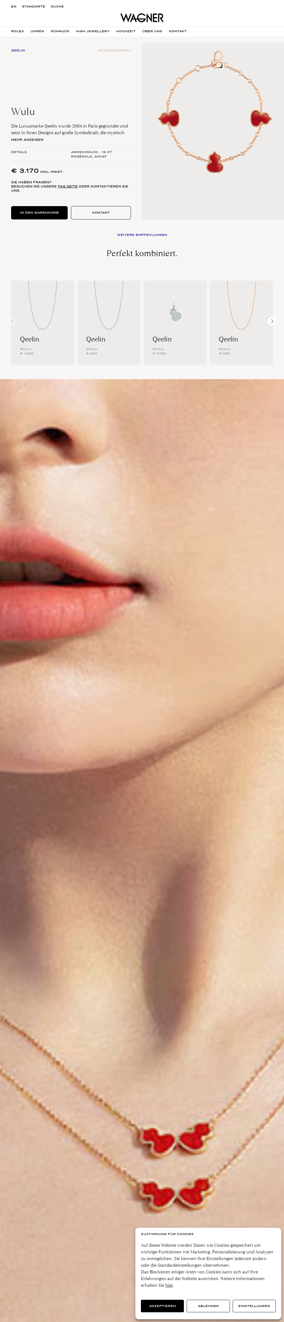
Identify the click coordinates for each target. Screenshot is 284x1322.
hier (169, 1285)
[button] (272, 321)
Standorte (33, 6)
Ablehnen (208, 1306)
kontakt (178, 31)
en (13, 6)
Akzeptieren (162, 1306)
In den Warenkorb (39, 212)
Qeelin (29, 339)
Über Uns (152, 31)
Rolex (17, 31)
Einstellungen (254, 1306)
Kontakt (101, 212)
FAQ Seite (68, 186)
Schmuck (60, 31)
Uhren (37, 31)
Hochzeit (126, 31)
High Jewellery (93, 31)
